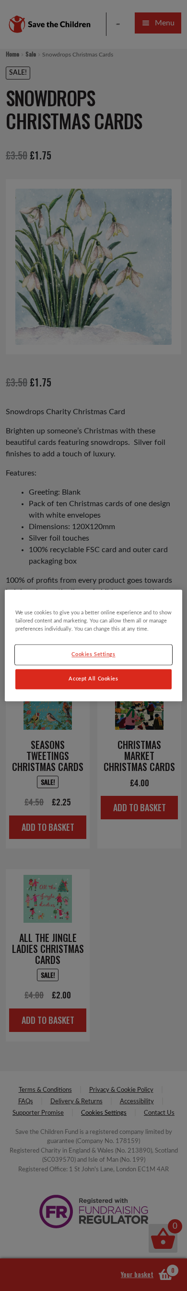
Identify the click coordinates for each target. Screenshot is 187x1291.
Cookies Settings (93, 654)
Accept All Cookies (93, 679)
